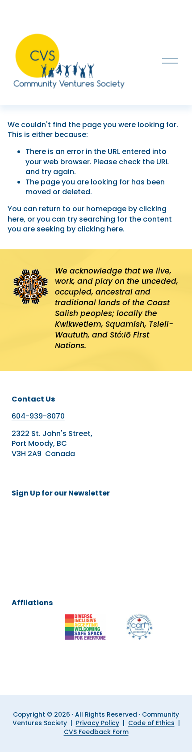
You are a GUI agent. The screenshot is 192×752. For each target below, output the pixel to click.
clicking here (100, 229)
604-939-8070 (38, 416)
